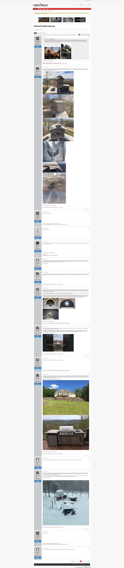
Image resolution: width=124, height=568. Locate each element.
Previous (72, 561)
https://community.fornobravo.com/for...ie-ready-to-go (56, 207)
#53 (88, 288)
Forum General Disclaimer (38, 29)
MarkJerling (38, 215)
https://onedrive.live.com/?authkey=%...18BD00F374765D (50, 255)
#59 (88, 531)
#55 (88, 358)
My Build (68, 370)
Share (38, 76)
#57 (88, 458)
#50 (88, 241)
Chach (38, 245)
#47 (88, 67)
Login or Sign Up (87, 0)
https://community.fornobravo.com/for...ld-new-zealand (53, 223)
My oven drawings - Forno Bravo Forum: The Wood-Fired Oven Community (57, 63)
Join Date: (36, 74)
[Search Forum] (90, 4)
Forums (35, 8)
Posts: (37, 44)
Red (36, 564)
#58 (88, 471)
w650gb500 (37, 71)
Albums (43, 8)
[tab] (35, 33)
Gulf (47, 321)
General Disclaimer (82, 564)
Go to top (87, 564)
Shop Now (39, 8)
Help (47, 8)
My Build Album (65, 370)
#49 (88, 228)
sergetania (37, 262)
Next (88, 561)
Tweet (38, 47)
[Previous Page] (85, 34)
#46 (88, 37)
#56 (88, 374)
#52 (88, 272)
